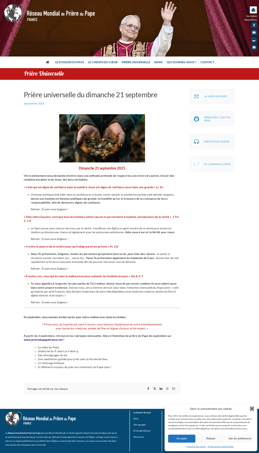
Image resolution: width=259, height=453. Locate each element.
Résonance (138, 437)
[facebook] (254, 25)
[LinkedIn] (161, 388)
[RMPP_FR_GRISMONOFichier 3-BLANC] (40, 413)
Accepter (182, 438)
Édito (135, 418)
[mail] (254, 47)
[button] (252, 408)
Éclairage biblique (141, 430)
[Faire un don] (254, 40)
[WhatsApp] (167, 388)
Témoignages (139, 424)
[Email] (173, 388)
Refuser (210, 438)
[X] (155, 388)
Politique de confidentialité (220, 446)
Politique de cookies (196, 446)
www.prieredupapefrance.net (43, 339)
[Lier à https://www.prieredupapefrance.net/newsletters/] (253, 9)
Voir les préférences (240, 438)
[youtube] (254, 32)
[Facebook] (148, 388)
